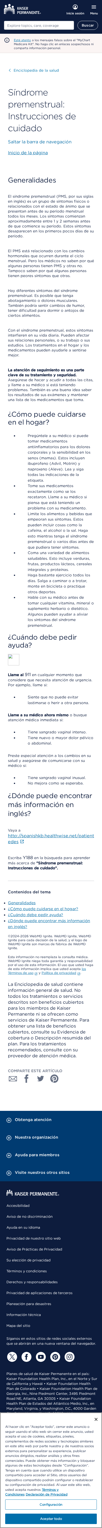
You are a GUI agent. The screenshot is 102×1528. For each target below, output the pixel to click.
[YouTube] (40, 1357)
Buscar (88, 25)
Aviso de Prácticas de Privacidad (34, 1249)
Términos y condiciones (26, 1271)
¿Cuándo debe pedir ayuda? (35, 914)
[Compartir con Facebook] (27, 1079)
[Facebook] (26, 1357)
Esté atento (22, 40)
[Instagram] (69, 1357)
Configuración (51, 1504)
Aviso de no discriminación (29, 1216)
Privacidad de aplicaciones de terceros (39, 1293)
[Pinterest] (54, 1357)
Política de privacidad (59, 973)
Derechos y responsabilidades (32, 1282)
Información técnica (23, 1315)
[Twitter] (11, 1357)
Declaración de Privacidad (47, 1494)
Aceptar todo (51, 1519)
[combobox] (39, 25)
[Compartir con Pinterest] (54, 1079)
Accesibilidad (17, 1206)
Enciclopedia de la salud (34, 70)
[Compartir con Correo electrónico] (13, 1079)
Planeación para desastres (28, 1304)
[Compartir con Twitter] (41, 1079)
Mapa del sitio (18, 1326)
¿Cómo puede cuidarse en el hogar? (43, 908)
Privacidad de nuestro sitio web (33, 1238)
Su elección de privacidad (28, 1260)
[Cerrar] (96, 1419)
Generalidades (22, 903)
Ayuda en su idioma (23, 1227)
